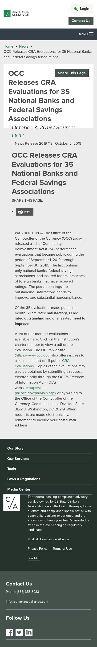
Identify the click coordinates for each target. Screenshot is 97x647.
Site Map (34, 558)
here (34, 339)
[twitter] (19, 632)
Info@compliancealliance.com (27, 602)
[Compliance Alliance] (16, 14)
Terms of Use (62, 549)
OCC (18, 135)
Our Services (18, 458)
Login (84, 8)
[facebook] (9, 632)
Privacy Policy (38, 549)
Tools (11, 469)
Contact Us (81, 20)
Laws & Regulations (23, 479)
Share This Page (72, 73)
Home (8, 46)
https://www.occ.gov (32, 355)
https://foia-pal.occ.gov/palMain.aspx (35, 390)
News (23, 46)
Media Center (18, 489)
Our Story (15, 448)
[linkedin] (28, 632)
